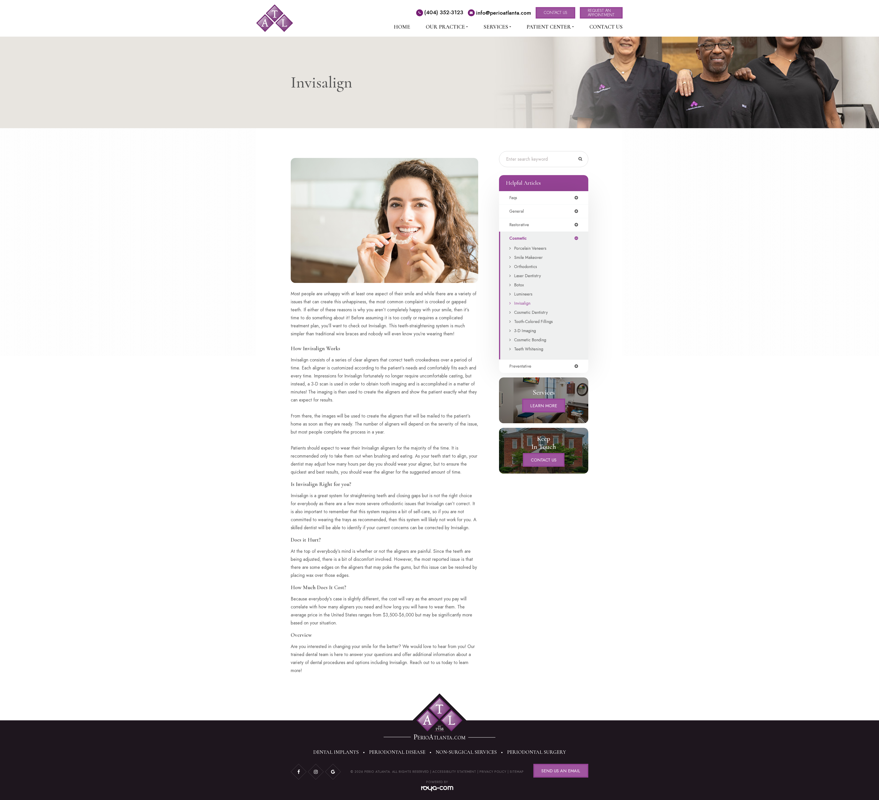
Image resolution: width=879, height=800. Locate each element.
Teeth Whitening (528, 349)
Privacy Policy (493, 771)
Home (402, 27)
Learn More (543, 405)
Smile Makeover (528, 257)
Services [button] (495, 27)
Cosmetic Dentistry (531, 312)
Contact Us (606, 27)
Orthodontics (525, 267)
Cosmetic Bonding (530, 340)
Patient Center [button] (548, 27)
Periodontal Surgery (536, 752)
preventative (520, 366)
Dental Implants (336, 752)
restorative (519, 225)
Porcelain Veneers (530, 248)
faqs (513, 198)
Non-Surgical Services (466, 752)
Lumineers (523, 294)
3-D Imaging (525, 331)
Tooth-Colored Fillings (533, 322)
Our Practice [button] (445, 27)
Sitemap (517, 771)
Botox (519, 285)
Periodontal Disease (397, 752)
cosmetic (517, 238)
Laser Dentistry (527, 276)
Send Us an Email (560, 771)
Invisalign (522, 303)
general (516, 211)
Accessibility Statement (454, 771)
